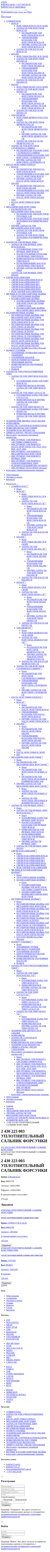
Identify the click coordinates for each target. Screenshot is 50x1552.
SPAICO (9, 1378)
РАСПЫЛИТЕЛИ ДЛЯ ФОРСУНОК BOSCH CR (33, 34)
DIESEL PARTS (13, 1360)
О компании (11, 1298)
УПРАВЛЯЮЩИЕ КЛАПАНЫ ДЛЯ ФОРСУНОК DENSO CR (33, 101)
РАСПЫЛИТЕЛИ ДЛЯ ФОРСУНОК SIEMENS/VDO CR (35, 129)
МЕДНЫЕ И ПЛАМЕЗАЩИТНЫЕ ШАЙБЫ (26, 294)
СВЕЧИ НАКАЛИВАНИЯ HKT (25, 284)
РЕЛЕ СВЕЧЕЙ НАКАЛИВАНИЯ (26, 291)
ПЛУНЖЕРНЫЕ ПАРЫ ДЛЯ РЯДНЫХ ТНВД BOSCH (29, 250)
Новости (10, 1305)
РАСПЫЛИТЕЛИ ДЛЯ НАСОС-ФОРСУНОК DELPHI (30, 187)
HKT (8, 1357)
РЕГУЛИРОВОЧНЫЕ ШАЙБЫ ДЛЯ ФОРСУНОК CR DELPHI (27, 325)
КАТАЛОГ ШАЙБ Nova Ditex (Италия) (28, 348)
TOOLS (9, 1399)
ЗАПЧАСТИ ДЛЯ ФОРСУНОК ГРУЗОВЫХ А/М (30, 231)
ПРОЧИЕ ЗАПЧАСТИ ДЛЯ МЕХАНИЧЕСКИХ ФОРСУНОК (26, 227)
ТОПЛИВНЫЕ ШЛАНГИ (22, 357)
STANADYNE (12, 1339)
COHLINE (10, 1355)
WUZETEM (11, 1397)
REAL (9, 1385)
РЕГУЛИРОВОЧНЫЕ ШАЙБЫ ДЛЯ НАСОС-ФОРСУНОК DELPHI (27, 344)
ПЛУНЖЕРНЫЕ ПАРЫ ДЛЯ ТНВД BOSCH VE (35, 981)
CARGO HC (11, 1362)
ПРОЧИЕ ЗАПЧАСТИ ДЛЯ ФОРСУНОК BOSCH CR (34, 46)
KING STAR (11, 1327)
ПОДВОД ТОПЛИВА (15, 350)
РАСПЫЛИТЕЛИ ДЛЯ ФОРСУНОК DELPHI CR (33, 64)
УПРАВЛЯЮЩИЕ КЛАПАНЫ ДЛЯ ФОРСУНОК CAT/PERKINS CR (32, 156)
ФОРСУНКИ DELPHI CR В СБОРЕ (32, 56)
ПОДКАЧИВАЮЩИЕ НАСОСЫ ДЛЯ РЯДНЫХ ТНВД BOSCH (31, 264)
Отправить (6, 1505)
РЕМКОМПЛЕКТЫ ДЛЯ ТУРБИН (21, 428)
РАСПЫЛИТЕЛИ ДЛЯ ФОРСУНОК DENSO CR (33, 95)
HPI (13, 204)
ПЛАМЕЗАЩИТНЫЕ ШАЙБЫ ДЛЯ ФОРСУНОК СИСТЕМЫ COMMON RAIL (30, 303)
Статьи (9, 1308)
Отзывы (9, 1303)
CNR (8, 1329)
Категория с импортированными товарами (25, 470)
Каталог (10, 1108)
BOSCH (14, 23)
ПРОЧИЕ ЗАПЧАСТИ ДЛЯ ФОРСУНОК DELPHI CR (34, 76)
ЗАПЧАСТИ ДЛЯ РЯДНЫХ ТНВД (21, 242)
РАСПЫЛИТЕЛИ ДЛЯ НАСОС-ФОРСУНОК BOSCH (30, 170)
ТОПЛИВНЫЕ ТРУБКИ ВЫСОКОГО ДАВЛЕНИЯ (28, 948)
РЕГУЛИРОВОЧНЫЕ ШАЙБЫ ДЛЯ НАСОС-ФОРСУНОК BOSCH (27, 339)
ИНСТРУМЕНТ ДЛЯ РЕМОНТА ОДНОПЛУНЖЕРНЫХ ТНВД (26, 462)
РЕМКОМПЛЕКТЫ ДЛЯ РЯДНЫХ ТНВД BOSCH (33, 830)
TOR (8, 1371)
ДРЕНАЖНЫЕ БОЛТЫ (21, 362)
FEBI (8, 1402)
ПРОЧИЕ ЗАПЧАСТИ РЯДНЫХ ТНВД (31, 842)
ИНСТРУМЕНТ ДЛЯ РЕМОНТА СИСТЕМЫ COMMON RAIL (26, 441)
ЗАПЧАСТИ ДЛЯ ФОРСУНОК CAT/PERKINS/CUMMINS (25, 147)
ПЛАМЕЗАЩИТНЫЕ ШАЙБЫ (25, 298)
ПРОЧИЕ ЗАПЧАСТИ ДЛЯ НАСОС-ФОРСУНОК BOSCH (30, 180)
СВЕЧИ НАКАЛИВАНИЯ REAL (26, 287)
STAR (8, 1346)
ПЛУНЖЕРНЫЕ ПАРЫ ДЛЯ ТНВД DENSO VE (35, 1020)
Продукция (6, 17)
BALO (9, 1367)
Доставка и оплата (14, 477)
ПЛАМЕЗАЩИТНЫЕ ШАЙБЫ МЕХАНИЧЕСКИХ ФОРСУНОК (31, 309)
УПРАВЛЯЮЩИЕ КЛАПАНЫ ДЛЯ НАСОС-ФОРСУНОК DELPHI (32, 191)
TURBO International (15, 1374)
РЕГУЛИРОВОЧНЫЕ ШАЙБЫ (20, 313)
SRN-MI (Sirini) (12, 1343)
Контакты (10, 479)
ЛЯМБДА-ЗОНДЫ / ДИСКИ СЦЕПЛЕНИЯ (25, 433)
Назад (19, 489)
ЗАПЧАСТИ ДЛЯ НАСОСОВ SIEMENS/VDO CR (29, 142)
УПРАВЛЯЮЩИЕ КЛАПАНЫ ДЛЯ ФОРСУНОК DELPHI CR (33, 70)
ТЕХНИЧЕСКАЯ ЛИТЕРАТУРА (20, 430)
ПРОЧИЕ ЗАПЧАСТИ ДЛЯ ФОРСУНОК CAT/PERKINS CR (30, 161)
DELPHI (15, 54)
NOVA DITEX (12, 1322)
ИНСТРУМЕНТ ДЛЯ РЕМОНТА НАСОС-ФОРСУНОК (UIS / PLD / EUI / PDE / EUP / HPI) (29, 446)
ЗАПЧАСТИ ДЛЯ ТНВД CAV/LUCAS (28, 393)
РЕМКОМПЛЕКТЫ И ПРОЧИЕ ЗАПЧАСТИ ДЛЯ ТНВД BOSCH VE (31, 388)
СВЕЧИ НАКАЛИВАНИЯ (18, 277)
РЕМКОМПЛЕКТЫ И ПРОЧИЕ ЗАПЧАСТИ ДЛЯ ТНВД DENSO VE (31, 416)
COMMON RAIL (13, 21)
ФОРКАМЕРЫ (12, 423)
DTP (8, 1320)
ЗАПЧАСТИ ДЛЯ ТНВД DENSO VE (27, 407)
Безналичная (21, 1500)
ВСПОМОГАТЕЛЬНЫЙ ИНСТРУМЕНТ (29, 465)
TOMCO (10, 1369)
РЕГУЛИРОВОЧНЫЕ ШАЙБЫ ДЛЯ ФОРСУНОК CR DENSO (27, 330)
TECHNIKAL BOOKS (16, 1395)
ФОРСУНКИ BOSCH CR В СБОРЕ (32, 26)
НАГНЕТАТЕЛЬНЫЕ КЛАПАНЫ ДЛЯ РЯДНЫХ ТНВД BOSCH (31, 255)
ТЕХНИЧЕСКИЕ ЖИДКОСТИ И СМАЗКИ (25, 421)
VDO (13, 200)
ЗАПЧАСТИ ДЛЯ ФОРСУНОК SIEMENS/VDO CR (30, 123)
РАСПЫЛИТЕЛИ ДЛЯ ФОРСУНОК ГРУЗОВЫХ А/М (34, 771)
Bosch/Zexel (11, 1332)
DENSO (14, 84)
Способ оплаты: (8, 1497)
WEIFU (9, 1350)
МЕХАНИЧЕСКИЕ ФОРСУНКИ (21, 207)
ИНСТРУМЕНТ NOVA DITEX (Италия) (29, 468)
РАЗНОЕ (15, 369)
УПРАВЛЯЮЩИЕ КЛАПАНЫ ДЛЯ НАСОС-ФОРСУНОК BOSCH (32, 175)
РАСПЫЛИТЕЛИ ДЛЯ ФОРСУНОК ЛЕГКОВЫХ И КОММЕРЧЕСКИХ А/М (32, 221)
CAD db (9, 1376)
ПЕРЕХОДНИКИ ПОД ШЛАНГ (25, 360)
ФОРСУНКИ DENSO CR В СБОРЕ (32, 87)
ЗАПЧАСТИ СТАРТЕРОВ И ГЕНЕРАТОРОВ (26, 425)
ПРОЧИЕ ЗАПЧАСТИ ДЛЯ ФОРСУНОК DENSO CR (34, 107)
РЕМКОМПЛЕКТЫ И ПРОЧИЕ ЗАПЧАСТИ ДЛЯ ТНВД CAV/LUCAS (30, 402)
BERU (9, 1383)
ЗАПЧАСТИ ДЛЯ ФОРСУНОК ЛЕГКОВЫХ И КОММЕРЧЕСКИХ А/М (32, 237)
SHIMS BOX (11, 1392)
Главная (9, 1106)
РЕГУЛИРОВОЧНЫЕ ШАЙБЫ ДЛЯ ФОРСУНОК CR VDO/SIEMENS (27, 335)
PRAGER (10, 1353)
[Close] (2, 1476)
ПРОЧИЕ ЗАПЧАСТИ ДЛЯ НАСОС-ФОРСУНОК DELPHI (30, 196)
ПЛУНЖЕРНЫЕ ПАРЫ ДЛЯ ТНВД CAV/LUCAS (35, 1001)
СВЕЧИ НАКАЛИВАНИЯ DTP (25, 282)
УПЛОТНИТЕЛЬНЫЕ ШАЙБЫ (25, 296)
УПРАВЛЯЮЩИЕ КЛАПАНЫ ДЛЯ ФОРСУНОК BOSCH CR (33, 39)
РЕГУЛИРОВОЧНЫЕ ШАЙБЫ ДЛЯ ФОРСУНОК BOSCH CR (27, 321)
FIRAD (9, 1325)
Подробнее (6, 1245)
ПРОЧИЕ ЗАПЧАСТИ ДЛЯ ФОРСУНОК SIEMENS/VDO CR (35, 136)
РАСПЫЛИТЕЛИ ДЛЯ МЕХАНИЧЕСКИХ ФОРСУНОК (26, 210)
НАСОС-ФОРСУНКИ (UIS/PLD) (20, 164)
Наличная (8, 1500)
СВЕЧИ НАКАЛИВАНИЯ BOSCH (27, 280)
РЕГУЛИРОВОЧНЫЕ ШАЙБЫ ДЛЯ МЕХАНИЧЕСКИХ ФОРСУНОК (27, 316)
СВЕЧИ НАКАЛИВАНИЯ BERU (26, 289)
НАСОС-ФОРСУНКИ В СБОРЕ (25, 202)
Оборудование (12, 475)
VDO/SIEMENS (18, 115)
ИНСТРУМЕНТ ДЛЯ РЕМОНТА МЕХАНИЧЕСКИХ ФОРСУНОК (26, 452)
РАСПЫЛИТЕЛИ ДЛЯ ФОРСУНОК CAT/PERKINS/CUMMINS (32, 151)
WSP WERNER (13, 1381)
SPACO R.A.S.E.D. (14, 1348)
